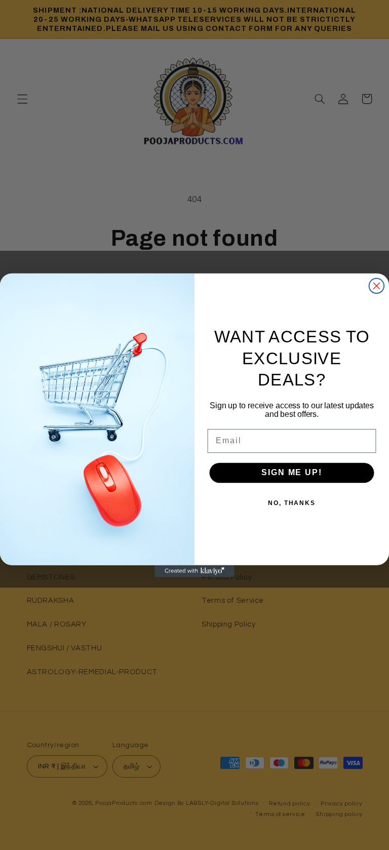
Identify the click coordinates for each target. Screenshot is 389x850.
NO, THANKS (292, 502)
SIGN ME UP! (291, 472)
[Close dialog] (376, 285)
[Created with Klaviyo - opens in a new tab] (194, 571)
